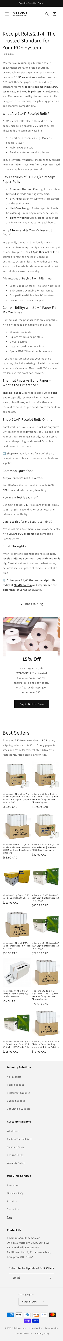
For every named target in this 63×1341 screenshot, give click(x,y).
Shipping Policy (15, 1147)
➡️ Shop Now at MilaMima (18, 453)
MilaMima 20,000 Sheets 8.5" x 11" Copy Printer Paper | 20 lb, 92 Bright (45, 898)
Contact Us (13, 1209)
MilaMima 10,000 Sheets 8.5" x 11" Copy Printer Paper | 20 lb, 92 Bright (45, 946)
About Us (12, 1201)
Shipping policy (42, 1333)
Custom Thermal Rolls (19, 1139)
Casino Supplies (16, 1100)
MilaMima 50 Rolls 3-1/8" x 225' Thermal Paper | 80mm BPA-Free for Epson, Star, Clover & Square (45, 798)
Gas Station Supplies (18, 1108)
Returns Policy (15, 1154)
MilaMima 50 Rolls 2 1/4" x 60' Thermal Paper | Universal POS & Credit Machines (46, 847)
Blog (9, 1217)
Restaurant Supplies (18, 1092)
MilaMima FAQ (15, 1193)
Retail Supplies (15, 1084)
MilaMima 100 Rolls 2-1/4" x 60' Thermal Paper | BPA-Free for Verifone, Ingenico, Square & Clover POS (17, 798)
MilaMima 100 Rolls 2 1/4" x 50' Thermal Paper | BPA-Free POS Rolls (16, 946)
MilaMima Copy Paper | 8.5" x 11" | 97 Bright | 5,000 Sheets (16, 896)
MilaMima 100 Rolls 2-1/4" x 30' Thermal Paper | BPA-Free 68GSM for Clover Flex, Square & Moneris (17, 848)
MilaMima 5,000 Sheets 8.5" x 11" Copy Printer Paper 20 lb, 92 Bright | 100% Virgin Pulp (16, 1044)
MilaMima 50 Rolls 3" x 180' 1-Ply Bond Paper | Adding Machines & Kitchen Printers (46, 1044)
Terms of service (24, 1333)
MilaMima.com (23, 585)
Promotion (13, 1185)
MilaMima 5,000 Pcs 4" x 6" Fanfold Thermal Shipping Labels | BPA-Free (15, 993)
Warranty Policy (16, 1163)
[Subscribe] (50, 1278)
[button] (7, 14)
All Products (14, 1076)
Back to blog (34, 604)
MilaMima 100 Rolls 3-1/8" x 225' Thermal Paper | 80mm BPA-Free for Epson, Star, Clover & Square (45, 994)
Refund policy (35, 1328)
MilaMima (52, 91)
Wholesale (13, 1131)
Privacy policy (51, 1328)
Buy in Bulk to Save (31, 704)
